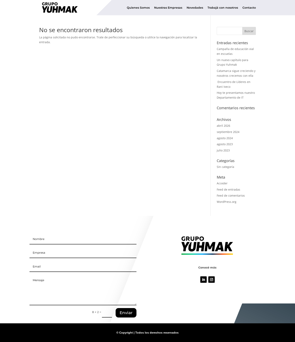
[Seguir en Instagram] (211, 279)
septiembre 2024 (228, 132)
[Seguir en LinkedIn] (203, 279)
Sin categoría (225, 167)
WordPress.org (226, 202)
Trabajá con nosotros (223, 7)
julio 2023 (223, 150)
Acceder (222, 183)
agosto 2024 (225, 138)
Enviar (126, 312)
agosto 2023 (225, 144)
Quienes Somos (138, 7)
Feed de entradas (228, 189)
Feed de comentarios (231, 195)
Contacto (249, 7)
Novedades (195, 7)
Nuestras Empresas (168, 7)
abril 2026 (223, 126)
